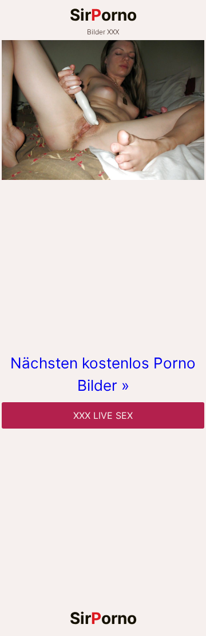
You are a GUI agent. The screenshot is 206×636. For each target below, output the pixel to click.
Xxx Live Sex (103, 415)
